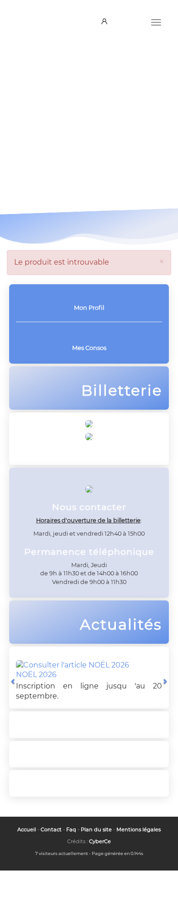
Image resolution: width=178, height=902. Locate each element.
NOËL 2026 (36, 674)
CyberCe (100, 841)
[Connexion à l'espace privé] (106, 22)
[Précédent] (13, 681)
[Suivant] (165, 681)
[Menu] (156, 21)
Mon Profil (89, 307)
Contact (51, 829)
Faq (71, 829)
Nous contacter (60, 179)
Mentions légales (138, 829)
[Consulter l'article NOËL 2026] (72, 665)
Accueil (26, 829)
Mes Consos (89, 347)
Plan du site (96, 829)
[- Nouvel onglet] (89, 436)
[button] (4, 140)
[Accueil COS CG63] (34, 20)
